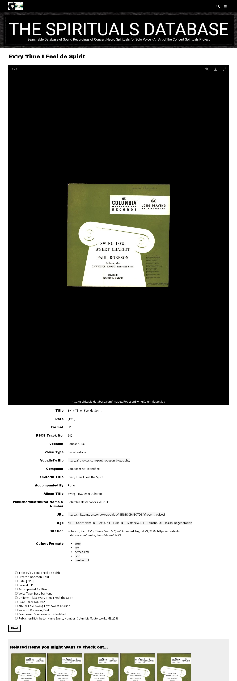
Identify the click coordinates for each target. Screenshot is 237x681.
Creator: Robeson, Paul (34, 577)
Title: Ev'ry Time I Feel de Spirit (39, 573)
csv (77, 548)
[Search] (218, 6)
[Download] (215, 69)
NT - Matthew (130, 523)
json (77, 556)
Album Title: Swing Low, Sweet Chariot (44, 606)
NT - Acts (99, 523)
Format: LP (26, 585)
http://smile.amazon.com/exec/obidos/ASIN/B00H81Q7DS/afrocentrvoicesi (116, 514)
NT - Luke (113, 523)
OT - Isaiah (166, 523)
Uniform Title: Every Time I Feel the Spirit (46, 598)
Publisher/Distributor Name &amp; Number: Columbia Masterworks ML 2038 (68, 618)
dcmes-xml (82, 552)
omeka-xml (82, 560)
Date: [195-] (26, 581)
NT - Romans (148, 523)
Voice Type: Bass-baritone (35, 593)
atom (78, 544)
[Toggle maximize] (224, 69)
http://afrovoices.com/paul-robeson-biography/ (99, 460)
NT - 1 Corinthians (79, 523)
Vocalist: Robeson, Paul (34, 610)
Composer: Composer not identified (42, 614)
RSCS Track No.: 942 (32, 602)
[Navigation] (225, 6)
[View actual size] (207, 69)
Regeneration (183, 523)
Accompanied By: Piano (34, 589)
